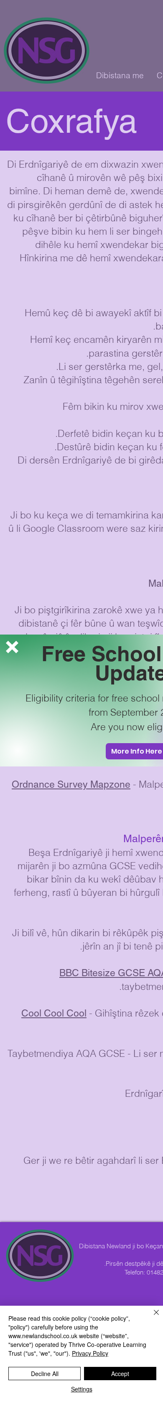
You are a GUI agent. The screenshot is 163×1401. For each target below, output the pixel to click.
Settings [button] (81, 1389)
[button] (12, 647)
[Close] (151, 1317)
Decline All (45, 1373)
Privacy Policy (90, 1353)
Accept (120, 1373)
